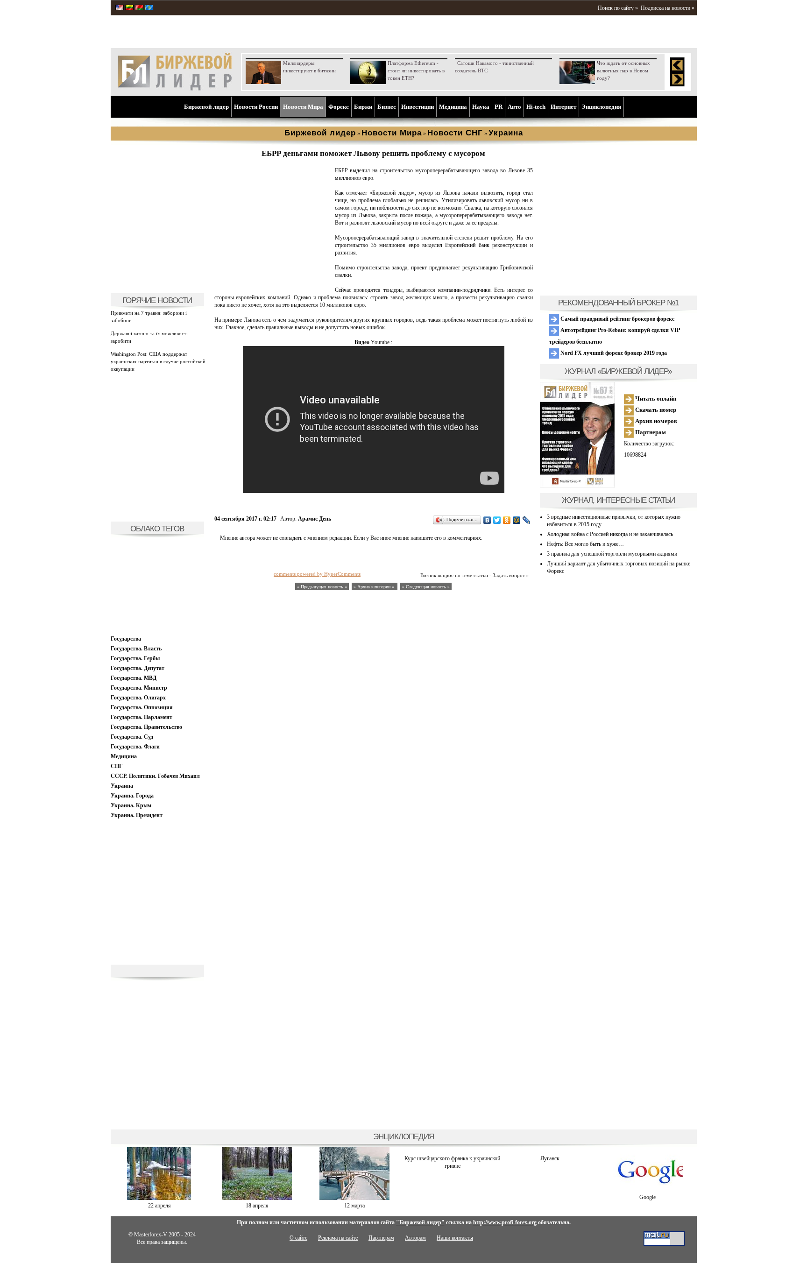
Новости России (256, 106)
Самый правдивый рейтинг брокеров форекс (616, 319)
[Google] (648, 1189)
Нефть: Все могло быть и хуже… (585, 544)
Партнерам (650, 432)
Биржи (363, 106)
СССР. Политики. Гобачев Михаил (155, 776)
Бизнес (386, 106)
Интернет (563, 106)
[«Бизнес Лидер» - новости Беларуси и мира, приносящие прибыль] (139, 8)
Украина (122, 786)
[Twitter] (497, 520)
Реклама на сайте (338, 1238)
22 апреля (159, 1205)
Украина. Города (132, 795)
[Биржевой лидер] (175, 88)
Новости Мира (303, 106)
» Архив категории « (375, 586)
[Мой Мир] (517, 520)
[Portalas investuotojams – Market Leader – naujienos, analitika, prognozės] (129, 8)
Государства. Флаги (135, 746)
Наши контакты (455, 1238)
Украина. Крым (131, 805)
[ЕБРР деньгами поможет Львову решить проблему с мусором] (272, 283)
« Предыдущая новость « (322, 586)
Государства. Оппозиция (142, 707)
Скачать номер (655, 409)
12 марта (354, 1205)
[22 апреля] (159, 1198)
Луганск (549, 1158)
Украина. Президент (137, 815)
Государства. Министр (139, 687)
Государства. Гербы (135, 658)
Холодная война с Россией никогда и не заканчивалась (610, 534)
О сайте (298, 1238)
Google (647, 1197)
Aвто (514, 106)
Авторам (415, 1238)
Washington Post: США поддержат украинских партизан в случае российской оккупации (158, 361)
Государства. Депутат (137, 668)
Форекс (338, 106)
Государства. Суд (132, 737)
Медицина (453, 106)
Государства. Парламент (141, 717)
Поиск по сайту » (618, 8)
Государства (126, 638)
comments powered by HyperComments (317, 574)
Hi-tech (535, 106)
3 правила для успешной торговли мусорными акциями (612, 553)
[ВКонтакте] (487, 520)
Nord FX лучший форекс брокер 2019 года (613, 353)
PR (499, 106)
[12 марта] (354, 1198)
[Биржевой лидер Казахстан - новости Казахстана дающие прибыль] (149, 8)
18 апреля (257, 1205)
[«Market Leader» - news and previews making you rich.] (119, 8)
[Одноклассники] (507, 520)
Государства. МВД (133, 678)
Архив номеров (655, 420)
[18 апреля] (257, 1198)
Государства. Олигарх (138, 697)
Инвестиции (417, 106)
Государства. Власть (136, 648)
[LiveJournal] (526, 520)
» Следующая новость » (426, 586)
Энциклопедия (601, 106)
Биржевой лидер (206, 106)
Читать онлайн (655, 398)
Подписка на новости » (667, 8)
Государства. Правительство (146, 727)
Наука (480, 106)
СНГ (117, 766)
